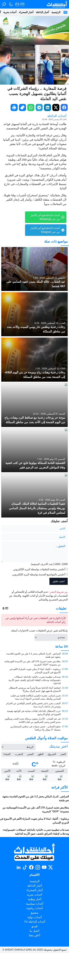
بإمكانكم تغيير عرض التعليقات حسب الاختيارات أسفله (39, 630)
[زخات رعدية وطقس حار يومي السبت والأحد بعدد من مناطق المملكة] (34, 314)
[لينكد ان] (18, 867)
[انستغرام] (37, 867)
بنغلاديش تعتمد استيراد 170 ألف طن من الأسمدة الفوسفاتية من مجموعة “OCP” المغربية (35, 809)
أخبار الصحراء (26, 12)
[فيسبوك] (31, 867)
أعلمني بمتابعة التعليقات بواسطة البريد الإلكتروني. (39, 569)
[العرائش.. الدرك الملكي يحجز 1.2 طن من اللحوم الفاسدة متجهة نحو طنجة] (34, 655)
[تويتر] (50, 867)
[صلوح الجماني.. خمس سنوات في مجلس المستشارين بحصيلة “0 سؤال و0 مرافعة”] (34, 728)
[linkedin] (47, 107)
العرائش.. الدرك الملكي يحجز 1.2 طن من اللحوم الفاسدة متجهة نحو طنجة (35, 798)
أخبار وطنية (34, 899)
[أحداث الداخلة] (57, 4)
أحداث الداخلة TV (34, 921)
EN (17, 4)
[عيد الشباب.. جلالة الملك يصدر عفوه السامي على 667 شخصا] (34, 269)
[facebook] (64, 107)
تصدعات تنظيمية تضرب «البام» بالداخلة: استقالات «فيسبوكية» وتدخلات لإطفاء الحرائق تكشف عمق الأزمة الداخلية (36, 831)
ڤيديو (35, 926)
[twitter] (55, 107)
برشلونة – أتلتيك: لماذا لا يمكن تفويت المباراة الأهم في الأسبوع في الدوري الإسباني (34, 820)
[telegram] (39, 107)
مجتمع (34, 912)
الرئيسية (56, 12)
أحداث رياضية (34, 908)
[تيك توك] (24, 867)
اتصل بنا (34, 930)
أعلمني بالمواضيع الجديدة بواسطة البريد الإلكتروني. (38, 574)
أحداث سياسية (34, 903)
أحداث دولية (34, 917)
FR (22, 4)
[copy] (22, 107)
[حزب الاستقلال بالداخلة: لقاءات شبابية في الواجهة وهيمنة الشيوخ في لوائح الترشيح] (34, 712)
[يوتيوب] (44, 867)
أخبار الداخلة (42, 12)
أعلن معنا (34, 935)
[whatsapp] (30, 107)
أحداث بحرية (9, 12)
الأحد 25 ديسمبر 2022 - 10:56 (54, 119)
